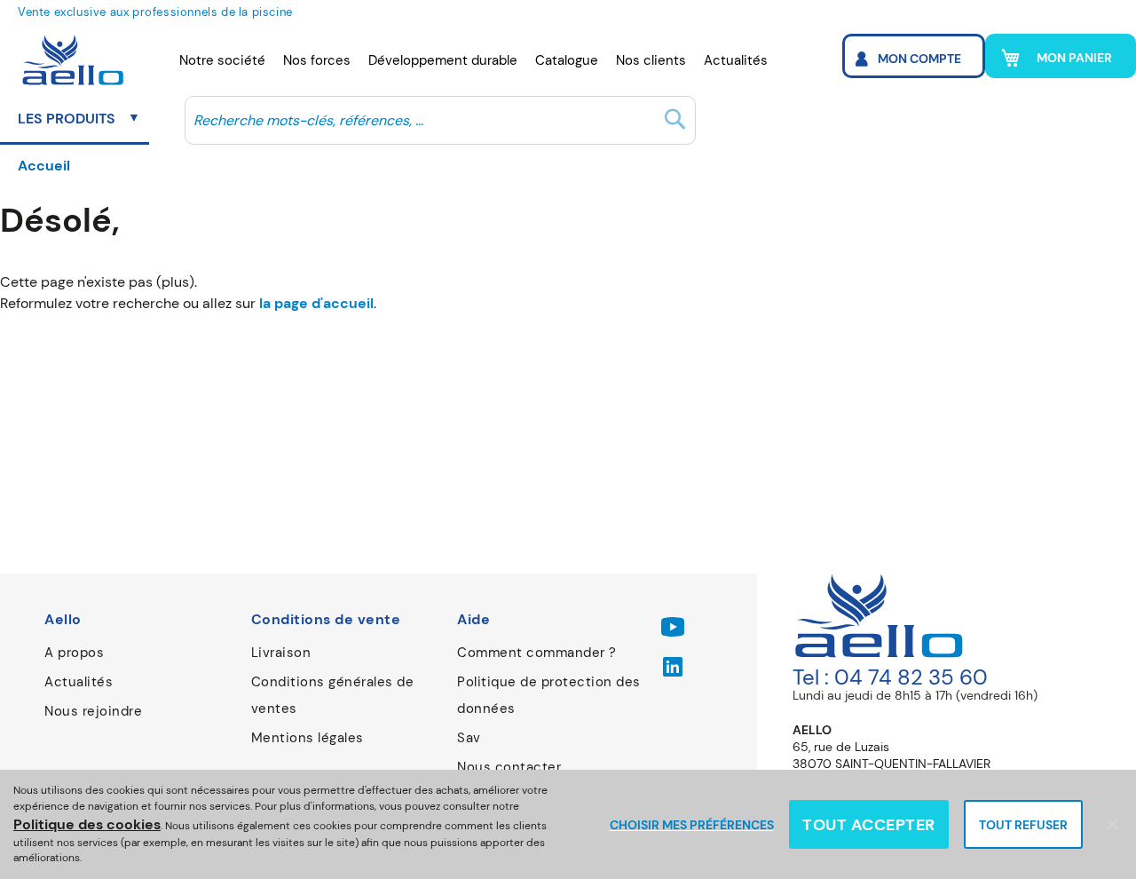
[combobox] (440, 120)
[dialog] (568, 824)
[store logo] (68, 60)
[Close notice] (1113, 824)
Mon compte (919, 59)
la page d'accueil (316, 303)
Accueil (44, 165)
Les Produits (68, 118)
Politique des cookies (87, 824)
